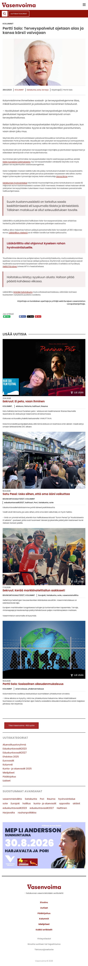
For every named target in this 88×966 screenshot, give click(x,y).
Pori (42, 798)
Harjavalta (9, 812)
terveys (45, 90)
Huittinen (62, 808)
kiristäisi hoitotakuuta (22, 292)
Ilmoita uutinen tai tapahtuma (44, 944)
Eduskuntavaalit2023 (15, 748)
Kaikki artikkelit (44, 929)
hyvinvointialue (66, 798)
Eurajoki (15, 803)
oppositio (64, 803)
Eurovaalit (8, 760)
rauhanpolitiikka (27, 812)
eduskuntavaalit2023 (15, 808)
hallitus (26, 803)
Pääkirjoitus (9, 776)
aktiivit (76, 803)
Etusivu (44, 902)
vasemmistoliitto (12, 798)
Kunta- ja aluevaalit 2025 (17, 768)
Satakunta (31, 90)
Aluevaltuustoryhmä (14, 744)
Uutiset (7, 780)
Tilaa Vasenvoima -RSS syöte (21, 725)
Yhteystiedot (44, 938)
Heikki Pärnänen (10, 266)
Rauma (51, 798)
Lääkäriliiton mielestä (18, 232)
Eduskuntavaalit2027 (15, 752)
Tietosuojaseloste (44, 949)
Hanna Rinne (61, 176)
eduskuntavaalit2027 (42, 808)
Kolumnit (19, 90)
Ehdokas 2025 (11, 756)
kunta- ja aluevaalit (45, 803)
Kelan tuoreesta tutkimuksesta (16, 161)
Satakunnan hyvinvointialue (15, 183)
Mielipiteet (9, 772)
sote (39, 90)
